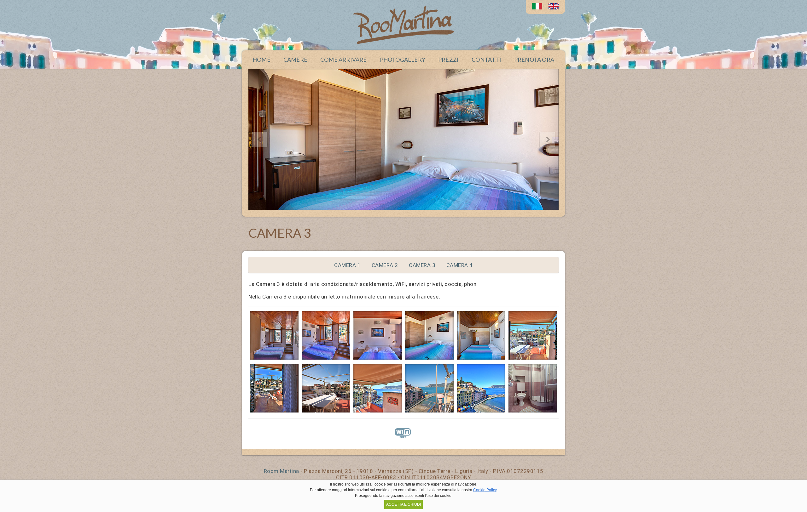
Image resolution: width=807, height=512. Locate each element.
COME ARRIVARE (343, 59)
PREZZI (448, 59)
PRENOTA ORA (534, 59)
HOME (261, 59)
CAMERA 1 (347, 265)
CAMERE (295, 59)
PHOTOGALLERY (402, 59)
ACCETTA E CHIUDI (403, 504)
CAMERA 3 (422, 265)
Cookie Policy (484, 490)
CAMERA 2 (385, 265)
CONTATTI (486, 59)
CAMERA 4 (459, 265)
